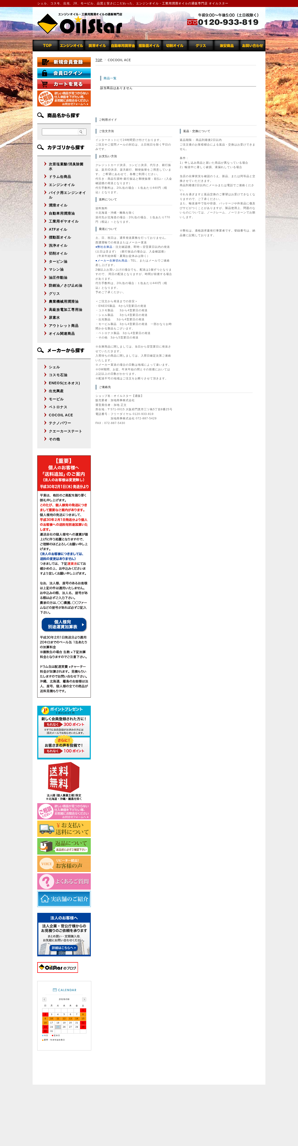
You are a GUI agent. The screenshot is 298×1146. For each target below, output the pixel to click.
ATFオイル (58, 229)
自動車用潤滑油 (62, 213)
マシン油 (56, 269)
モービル (56, 399)
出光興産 (56, 391)
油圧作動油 (58, 277)
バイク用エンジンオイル (67, 195)
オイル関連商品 (62, 333)
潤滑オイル (58, 205)
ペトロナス (58, 407)
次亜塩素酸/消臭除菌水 (66, 166)
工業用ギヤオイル (64, 221)
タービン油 (58, 261)
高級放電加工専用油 (65, 309)
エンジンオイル (62, 185)
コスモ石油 (58, 375)
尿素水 (54, 317)
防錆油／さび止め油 (65, 285)
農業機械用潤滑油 (64, 301)
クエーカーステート (65, 431)
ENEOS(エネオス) (64, 383)
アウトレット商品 (64, 326)
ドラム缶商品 (60, 177)
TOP (98, 60)
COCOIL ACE (61, 415)
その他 (54, 439)
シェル (54, 367)
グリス (54, 293)
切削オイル (58, 253)
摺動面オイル (60, 237)
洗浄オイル (58, 245)
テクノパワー (60, 423)
